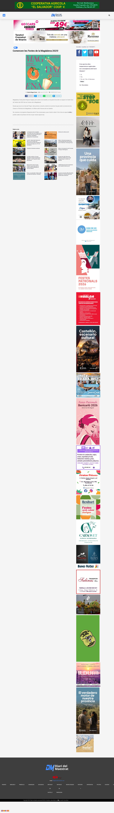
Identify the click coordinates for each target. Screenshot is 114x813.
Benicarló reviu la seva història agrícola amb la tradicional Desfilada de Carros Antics (33, 166)
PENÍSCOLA (21, 784)
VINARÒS (4, 784)
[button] (4, 15)
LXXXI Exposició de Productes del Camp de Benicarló (65, 165)
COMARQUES (53, 92)
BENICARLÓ (12, 784)
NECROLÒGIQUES (70, 784)
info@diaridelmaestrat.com (58, 780)
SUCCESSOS (41, 784)
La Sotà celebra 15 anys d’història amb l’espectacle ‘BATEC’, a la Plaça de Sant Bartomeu (33, 158)
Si (81, 74)
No (82, 77)
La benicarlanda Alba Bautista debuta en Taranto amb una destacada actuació (65, 174)
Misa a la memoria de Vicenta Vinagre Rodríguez (65, 149)
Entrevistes (90, 784)
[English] (2, 810)
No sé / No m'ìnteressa (87, 79)
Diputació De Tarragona (59, 788)
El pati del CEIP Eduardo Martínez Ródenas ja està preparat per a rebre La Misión (64, 158)
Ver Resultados (83, 85)
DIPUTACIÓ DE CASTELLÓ (50, 788)
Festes (59, 92)
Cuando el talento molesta (33, 148)
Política (99, 784)
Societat (107, 784)
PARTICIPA (80, 784)
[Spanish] (8, 810)
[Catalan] (4, 810)
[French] (6, 810)
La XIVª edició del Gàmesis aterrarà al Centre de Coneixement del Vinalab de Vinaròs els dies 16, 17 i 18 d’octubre (34, 143)
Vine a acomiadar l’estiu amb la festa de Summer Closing (34, 173)
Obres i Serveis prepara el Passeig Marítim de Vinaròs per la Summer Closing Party (65, 141)
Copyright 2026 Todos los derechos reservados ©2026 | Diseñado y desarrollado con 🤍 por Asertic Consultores (45, 800)
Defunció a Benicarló (63, 132)
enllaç (70, 112)
